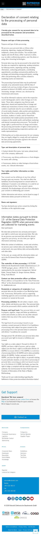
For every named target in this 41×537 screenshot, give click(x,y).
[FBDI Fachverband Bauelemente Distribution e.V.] (26, 514)
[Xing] (24, 498)
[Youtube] (32, 498)
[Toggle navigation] (3, 4)
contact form (24, 399)
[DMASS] (20, 518)
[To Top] (35, 531)
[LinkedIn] (17, 498)
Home (2, 9)
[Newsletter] (28, 498)
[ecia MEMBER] (15, 514)
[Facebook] (9, 498)
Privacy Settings (28, 530)
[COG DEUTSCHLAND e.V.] (35, 514)
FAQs (3, 402)
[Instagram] (13, 498)
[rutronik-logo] (31, 4)
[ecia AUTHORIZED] (5, 514)
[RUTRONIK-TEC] (20, 498)
